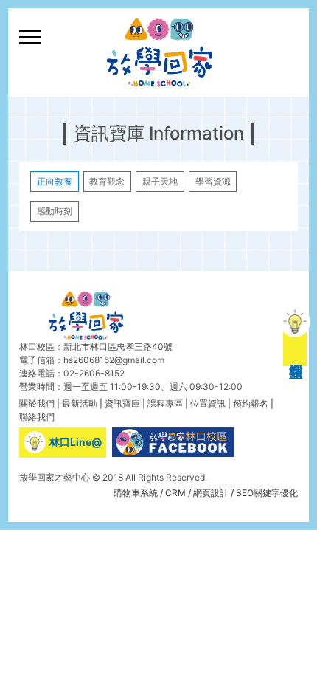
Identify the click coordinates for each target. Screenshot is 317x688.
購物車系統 (136, 492)
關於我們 (37, 403)
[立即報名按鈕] (295, 344)
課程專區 (165, 403)
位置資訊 (208, 403)
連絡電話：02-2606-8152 (72, 373)
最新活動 (79, 403)
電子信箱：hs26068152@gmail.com (91, 359)
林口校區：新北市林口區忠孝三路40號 (96, 346)
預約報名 (250, 403)
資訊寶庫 (122, 403)
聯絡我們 (37, 416)
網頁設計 (211, 492)
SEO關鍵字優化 (267, 492)
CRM (175, 492)
